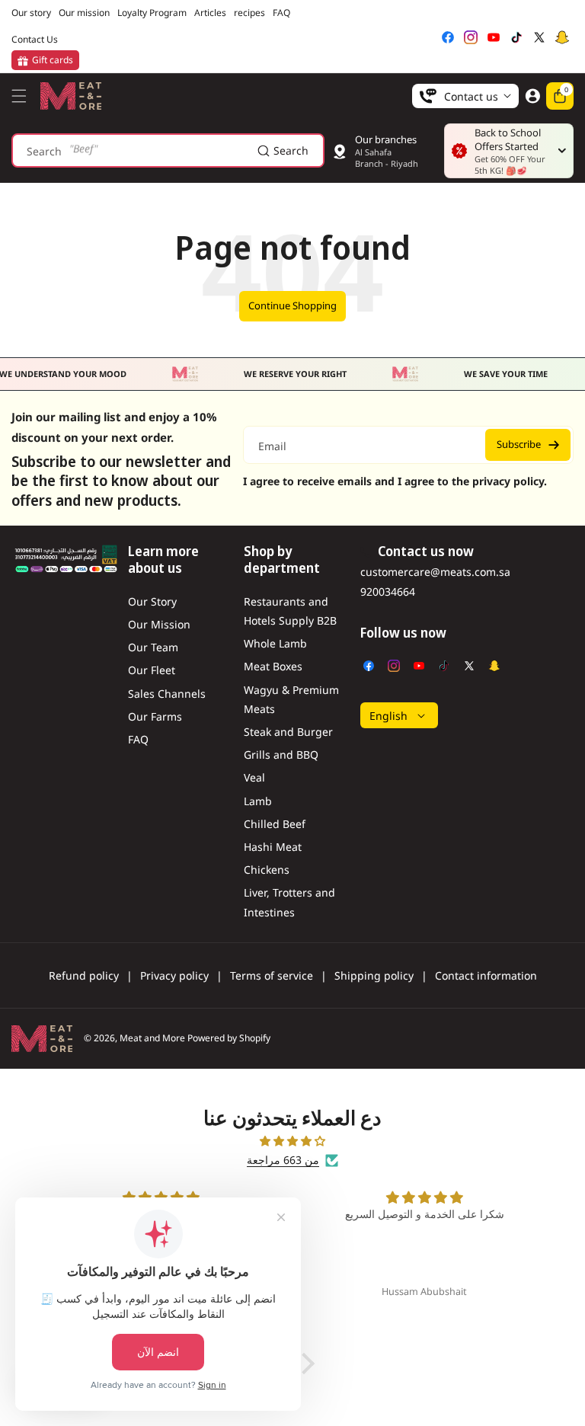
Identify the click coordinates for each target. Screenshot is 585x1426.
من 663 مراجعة (283, 1160)
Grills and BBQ (281, 754)
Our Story (152, 601)
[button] (22, 96)
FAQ (138, 739)
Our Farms (155, 716)
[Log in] (532, 96)
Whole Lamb (275, 643)
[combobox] (167, 150)
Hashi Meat (273, 846)
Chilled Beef (274, 824)
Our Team (153, 647)
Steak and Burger (288, 731)
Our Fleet (151, 670)
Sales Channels (167, 693)
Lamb (258, 801)
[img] (292, 1140)
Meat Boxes (273, 666)
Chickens (266, 869)
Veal (254, 777)
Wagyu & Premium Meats (291, 699)
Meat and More (152, 1037)
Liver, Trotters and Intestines (289, 902)
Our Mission (159, 624)
